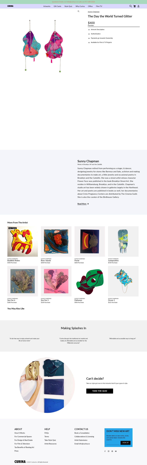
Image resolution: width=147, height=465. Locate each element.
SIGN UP (125, 442)
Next (79, 45)
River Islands (46, 261)
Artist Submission (80, 440)
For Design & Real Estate (23, 440)
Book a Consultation (81, 433)
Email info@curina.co (82, 444)
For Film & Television (22, 444)
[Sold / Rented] (22, 241)
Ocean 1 (111, 300)
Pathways (78, 300)
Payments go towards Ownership (102, 38)
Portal (76, 261)
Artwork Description (97, 29)
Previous (9, 45)
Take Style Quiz (50, 440)
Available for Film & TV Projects (101, 42)
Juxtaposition (113, 261)
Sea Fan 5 (45, 300)
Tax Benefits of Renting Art (24, 447)
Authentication (95, 34)
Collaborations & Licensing (84, 436)
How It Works (19, 433)
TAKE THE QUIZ (99, 391)
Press (16, 451)
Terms (46, 436)
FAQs (46, 433)
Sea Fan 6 (11, 300)
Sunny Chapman (93, 12)
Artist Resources (50, 444)
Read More (82, 204)
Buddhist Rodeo (13, 261)
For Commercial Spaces (23, 436)
